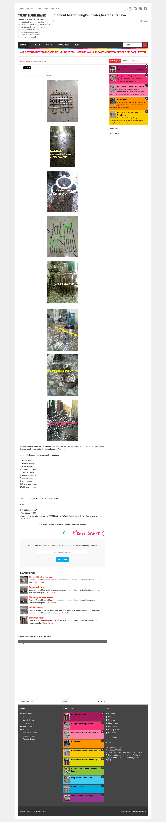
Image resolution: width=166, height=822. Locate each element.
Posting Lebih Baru (26, 701)
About (21, 9)
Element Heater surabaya (41, 577)
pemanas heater (29, 736)
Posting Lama (100, 701)
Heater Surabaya (124, 67)
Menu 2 (49, 45)
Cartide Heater (29, 720)
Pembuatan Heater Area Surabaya (86, 751)
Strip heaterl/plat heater (81, 778)
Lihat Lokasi (113, 723)
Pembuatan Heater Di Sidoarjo (130, 86)
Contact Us (30, 9)
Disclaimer (55, 9)
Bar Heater (27, 717)
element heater (29, 723)
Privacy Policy (43, 9)
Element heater (36, 617)
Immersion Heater (30, 733)
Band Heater (122, 99)
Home (24, 45)
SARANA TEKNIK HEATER (32, 15)
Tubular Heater (29, 739)
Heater (25, 729)
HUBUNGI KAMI (63, 45)
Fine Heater (27, 726)
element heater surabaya (82, 796)
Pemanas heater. (37, 587)
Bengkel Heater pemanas (128, 76)
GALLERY (75, 45)
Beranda (64, 701)
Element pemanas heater (41, 597)
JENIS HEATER (35, 45)
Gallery (111, 717)
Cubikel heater (36, 607)
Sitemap (111, 720)
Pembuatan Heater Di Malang (84, 760)
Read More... (40, 582)
